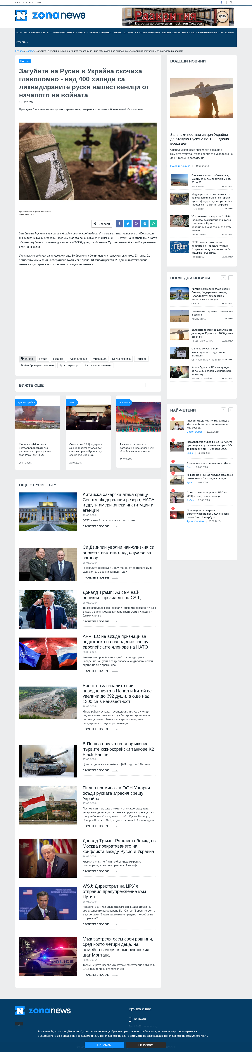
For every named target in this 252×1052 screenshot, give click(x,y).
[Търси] (231, 2)
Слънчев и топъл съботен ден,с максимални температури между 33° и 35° (211, 179)
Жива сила (99, 358)
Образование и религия (210, 33)
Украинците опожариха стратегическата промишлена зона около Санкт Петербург (208, 514)
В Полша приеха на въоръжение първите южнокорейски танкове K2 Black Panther (118, 749)
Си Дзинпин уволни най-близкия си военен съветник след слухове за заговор (118, 552)
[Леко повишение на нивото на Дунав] (177, 468)
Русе (189, 467)
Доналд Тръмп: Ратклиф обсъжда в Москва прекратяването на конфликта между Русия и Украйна (119, 846)
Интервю (117, 33)
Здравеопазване (171, 33)
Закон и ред (188, 33)
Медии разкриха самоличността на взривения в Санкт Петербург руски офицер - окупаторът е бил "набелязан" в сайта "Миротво (211, 199)
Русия (43, 358)
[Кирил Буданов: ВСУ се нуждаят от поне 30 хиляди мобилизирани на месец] (179, 372)
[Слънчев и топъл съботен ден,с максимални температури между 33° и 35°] (179, 180)
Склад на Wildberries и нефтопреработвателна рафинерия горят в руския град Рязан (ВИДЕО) (35, 449)
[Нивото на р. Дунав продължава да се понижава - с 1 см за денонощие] (177, 480)
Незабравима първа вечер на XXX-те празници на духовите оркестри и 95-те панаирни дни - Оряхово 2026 (209, 445)
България (34, 33)
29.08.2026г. (202, 165)
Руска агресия (78, 358)
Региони (21, 42)
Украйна (58, 358)
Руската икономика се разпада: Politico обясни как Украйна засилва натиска (136, 448)
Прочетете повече (96, 526)
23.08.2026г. (213, 432)
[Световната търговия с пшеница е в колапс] (179, 315)
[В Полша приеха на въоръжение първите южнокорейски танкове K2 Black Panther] (48, 761)
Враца (190, 453)
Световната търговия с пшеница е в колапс (212, 313)
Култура (229, 33)
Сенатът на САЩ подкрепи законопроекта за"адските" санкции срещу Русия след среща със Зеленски (85, 449)
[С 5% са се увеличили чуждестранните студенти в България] (179, 353)
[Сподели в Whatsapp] (153, 223)
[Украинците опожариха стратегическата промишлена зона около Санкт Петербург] (177, 515)
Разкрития (154, 33)
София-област (194, 432)
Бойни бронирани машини (37, 365)
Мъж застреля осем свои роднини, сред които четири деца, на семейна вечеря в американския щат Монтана (118, 946)
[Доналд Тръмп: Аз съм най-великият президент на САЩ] (48, 610)
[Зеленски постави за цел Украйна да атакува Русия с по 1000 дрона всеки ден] (201, 98)
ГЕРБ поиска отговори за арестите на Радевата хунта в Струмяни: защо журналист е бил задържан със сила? (211, 247)
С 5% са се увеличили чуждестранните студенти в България (208, 352)
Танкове (141, 358)
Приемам (104, 1045)
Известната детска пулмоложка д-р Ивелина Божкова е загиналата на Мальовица (208, 424)
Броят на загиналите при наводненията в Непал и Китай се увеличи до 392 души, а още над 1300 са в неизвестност (117, 693)
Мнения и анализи (100, 33)
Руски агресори (69, 365)
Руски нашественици (98, 365)
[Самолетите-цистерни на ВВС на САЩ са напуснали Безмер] (177, 497)
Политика (21, 33)
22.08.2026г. (204, 453)
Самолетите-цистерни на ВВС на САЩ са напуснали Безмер (207, 494)
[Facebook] (221, 2)
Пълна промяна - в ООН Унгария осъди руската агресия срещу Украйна (116, 793)
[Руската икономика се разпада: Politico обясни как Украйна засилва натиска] (138, 417)
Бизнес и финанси (77, 33)
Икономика (59, 33)
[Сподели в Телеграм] (145, 223)
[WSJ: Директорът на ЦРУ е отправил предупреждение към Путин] (48, 903)
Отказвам (145, 1045)
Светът (45, 33)
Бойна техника (121, 358)
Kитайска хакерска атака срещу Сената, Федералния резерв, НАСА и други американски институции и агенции (118, 502)
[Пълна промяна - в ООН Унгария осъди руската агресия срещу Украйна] (48, 805)
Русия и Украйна (26, 402)
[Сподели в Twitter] (128, 223)
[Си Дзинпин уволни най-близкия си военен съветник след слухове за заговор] (48, 564)
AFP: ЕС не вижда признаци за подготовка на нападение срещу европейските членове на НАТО (115, 641)
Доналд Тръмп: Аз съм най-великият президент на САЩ (112, 595)
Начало (19, 51)
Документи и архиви (135, 33)
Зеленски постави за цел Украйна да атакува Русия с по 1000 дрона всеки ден (199, 139)
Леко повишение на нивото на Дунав (209, 462)
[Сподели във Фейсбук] (119, 223)
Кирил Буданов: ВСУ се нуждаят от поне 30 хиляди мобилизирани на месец (211, 371)
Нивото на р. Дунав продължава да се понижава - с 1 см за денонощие (210, 476)
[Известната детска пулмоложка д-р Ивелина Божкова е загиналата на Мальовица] (177, 425)
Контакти (140, 1018)
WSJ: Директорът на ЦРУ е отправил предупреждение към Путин (114, 891)
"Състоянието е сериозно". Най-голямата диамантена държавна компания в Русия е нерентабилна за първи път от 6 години (211, 223)
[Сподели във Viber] (136, 223)
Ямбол (190, 500)
